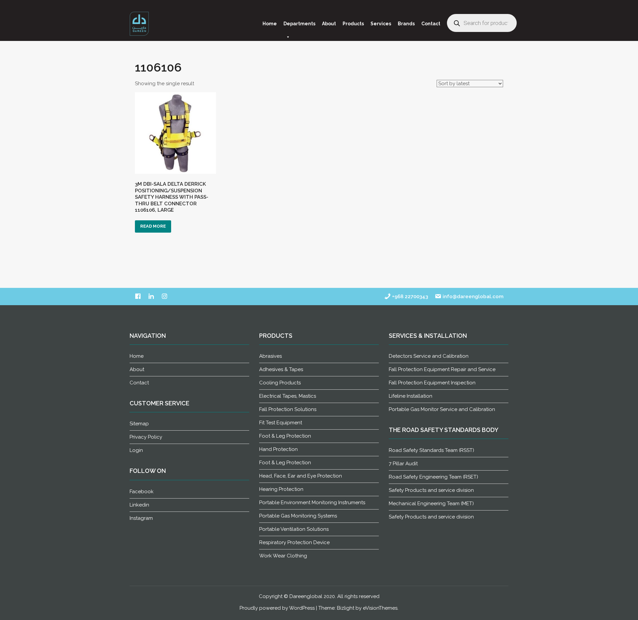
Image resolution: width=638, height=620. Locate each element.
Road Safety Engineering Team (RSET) (433, 477)
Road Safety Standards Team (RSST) (431, 450)
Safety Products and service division (431, 490)
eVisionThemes (380, 608)
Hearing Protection (281, 489)
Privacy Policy (146, 437)
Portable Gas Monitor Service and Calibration (442, 409)
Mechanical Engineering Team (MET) (431, 504)
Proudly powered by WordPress (277, 608)
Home (270, 23)
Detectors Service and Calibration (429, 356)
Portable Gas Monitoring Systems (298, 516)
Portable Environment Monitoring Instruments (312, 503)
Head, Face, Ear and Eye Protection (300, 476)
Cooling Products (280, 383)
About (329, 23)
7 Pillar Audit (403, 464)
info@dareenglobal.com (472, 297)
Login (136, 450)
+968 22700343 (409, 297)
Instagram (141, 518)
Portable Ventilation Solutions (294, 529)
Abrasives (270, 356)
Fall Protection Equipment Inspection (432, 383)
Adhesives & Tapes (281, 369)
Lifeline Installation (410, 396)
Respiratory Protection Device (294, 542)
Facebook (142, 492)
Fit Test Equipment (280, 423)
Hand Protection (278, 449)
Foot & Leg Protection (285, 436)
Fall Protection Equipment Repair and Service (442, 369)
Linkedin (139, 505)
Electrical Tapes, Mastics (287, 396)
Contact (430, 23)
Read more (153, 226)
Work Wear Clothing (283, 556)
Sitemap (139, 424)
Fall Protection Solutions (287, 409)
